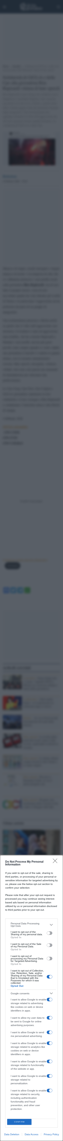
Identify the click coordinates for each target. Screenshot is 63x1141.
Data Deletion (11, 1134)
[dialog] (31, 998)
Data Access (31, 1134)
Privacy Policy (51, 1134)
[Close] (56, 862)
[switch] (49, 933)
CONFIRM (19, 1122)
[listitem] (31, 924)
